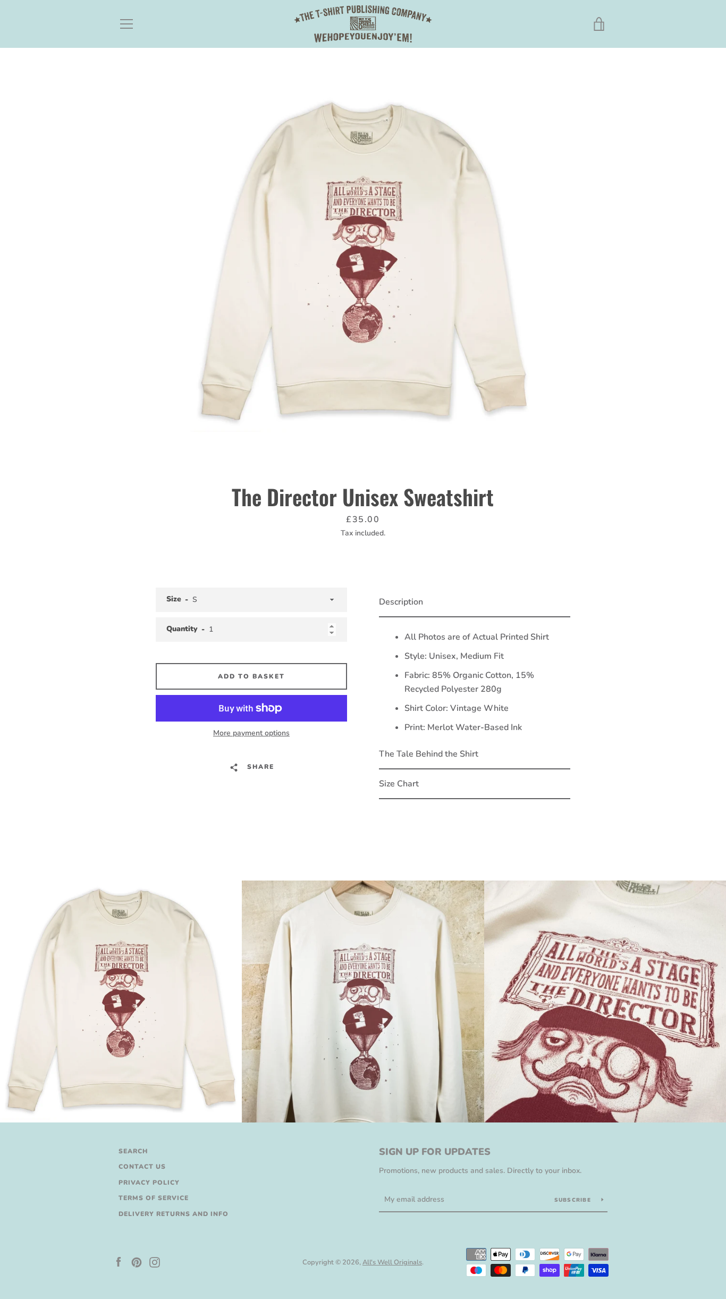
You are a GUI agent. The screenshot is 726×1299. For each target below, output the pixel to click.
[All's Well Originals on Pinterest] (136, 1262)
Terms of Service (154, 1198)
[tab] (474, 602)
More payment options (251, 733)
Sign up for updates (435, 1151)
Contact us (142, 1166)
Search (133, 1151)
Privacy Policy (149, 1182)
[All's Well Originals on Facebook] (118, 1262)
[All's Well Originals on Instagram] (154, 1262)
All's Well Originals (392, 1262)
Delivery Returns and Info (174, 1214)
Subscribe (574, 1200)
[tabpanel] (474, 678)
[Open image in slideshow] (363, 263)
